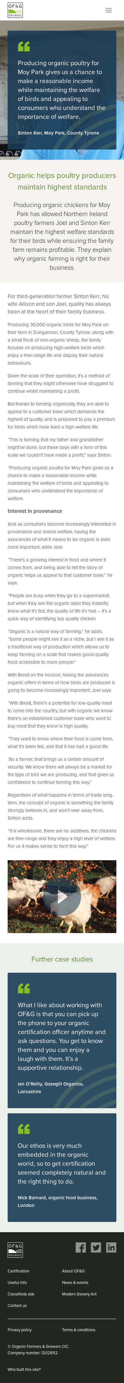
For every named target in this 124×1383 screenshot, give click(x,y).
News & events (75, 1282)
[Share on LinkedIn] (111, 1247)
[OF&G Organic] (15, 10)
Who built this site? (24, 1369)
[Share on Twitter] (96, 1247)
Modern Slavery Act (79, 1294)
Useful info (17, 1282)
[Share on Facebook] (81, 1247)
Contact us (17, 1305)
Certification (18, 1271)
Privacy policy (19, 1330)
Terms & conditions (78, 1330)
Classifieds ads (21, 1294)
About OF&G (73, 1271)
